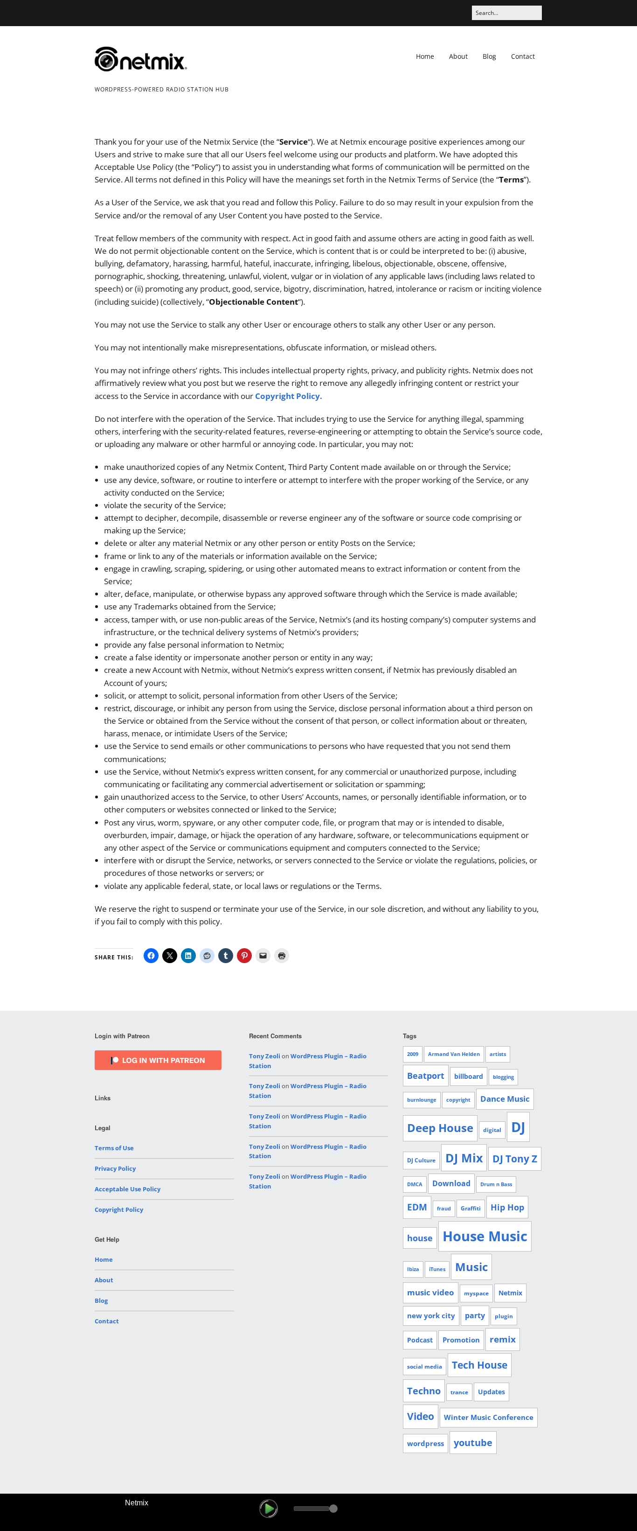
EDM (417, 1207)
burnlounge (421, 1100)
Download (451, 1183)
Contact (523, 56)
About (458, 56)
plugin (504, 1316)
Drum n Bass (496, 1184)
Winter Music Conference (488, 1417)
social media (424, 1366)
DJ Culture (421, 1160)
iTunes (437, 1269)
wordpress (425, 1443)
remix (503, 1339)
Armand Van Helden (454, 1054)
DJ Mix (464, 1158)
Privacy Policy (115, 1168)
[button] (268, 1508)
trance (459, 1392)
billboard (468, 1076)
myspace (476, 1293)
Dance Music (505, 1098)
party (475, 1315)
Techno (424, 1390)
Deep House (440, 1127)
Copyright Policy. (288, 396)
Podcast (420, 1339)
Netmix (510, 1292)
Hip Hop (507, 1207)
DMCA (414, 1184)
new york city (431, 1315)
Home (425, 56)
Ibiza (413, 1269)
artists (498, 1054)
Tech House (479, 1364)
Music (471, 1266)
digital (492, 1130)
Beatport (425, 1075)
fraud (444, 1208)
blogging (503, 1077)
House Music (485, 1236)
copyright (458, 1100)
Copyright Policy (119, 1209)
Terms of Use (114, 1148)
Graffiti (471, 1208)
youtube (473, 1442)
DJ (518, 1127)
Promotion (461, 1339)
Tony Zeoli (264, 1056)
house (420, 1238)
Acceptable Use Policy (127, 1189)
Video (420, 1416)
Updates (491, 1391)
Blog (489, 56)
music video (430, 1292)
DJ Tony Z (514, 1158)
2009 (412, 1054)
